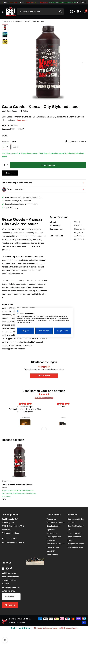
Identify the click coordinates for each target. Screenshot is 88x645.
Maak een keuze (44, 142)
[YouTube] (7, 568)
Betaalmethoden (53, 526)
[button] (81, 62)
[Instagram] (3, 568)
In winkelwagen (48, 165)
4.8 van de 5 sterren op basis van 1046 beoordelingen (55, 628)
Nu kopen (10, 173)
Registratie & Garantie (56, 544)
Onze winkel (81, 142)
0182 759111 (81, 2)
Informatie (72, 514)
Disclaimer (51, 540)
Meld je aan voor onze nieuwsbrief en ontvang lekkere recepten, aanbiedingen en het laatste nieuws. (11, 582)
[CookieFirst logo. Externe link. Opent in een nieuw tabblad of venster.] (18, 311)
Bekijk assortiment (3, 11)
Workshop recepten (75, 547)
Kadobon (71, 540)
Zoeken (60, 11)
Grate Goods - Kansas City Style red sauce (17, 485)
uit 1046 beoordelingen (44, 398)
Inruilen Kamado (74, 533)
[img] (44, 394)
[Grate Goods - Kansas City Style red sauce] (19, 460)
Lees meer (14, 2)
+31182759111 (12, 539)
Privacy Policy (52, 554)
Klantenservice (54, 514)
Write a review (44, 376)
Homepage (6, 21)
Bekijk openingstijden (10, 533)
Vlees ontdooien (74, 537)
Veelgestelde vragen (75, 544)
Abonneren (10, 605)
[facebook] (11, 568)
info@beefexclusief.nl (15, 542)
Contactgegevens (54, 537)
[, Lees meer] (72, 11)
